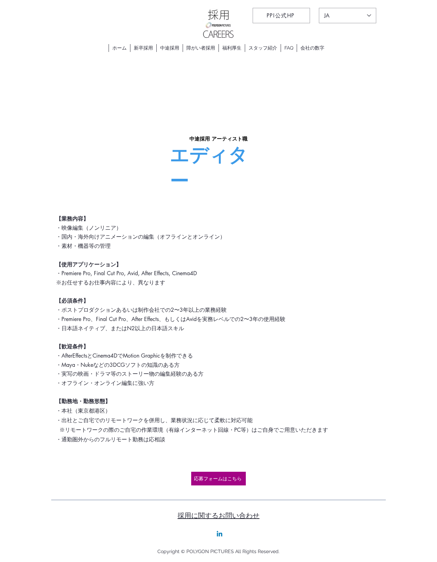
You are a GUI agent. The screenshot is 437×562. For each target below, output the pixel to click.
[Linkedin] (219, 534)
